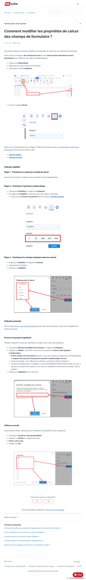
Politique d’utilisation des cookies (41, 566)
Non (49, 501)
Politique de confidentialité (15, 566)
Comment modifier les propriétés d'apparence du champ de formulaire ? (32, 528)
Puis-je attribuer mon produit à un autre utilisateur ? (24, 532)
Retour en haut (10, 517)
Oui (37, 501)
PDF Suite (7, 13)
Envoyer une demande (55, 510)
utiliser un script (10, 329)
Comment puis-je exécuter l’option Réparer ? (22, 536)
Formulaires (31, 13)
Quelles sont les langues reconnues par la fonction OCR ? (27, 545)
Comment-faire (19, 13)
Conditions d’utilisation (66, 566)
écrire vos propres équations (26, 326)
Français (76, 562)
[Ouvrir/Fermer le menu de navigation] (78, 4)
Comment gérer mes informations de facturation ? (24, 541)
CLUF (79, 566)
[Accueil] (11, 4)
